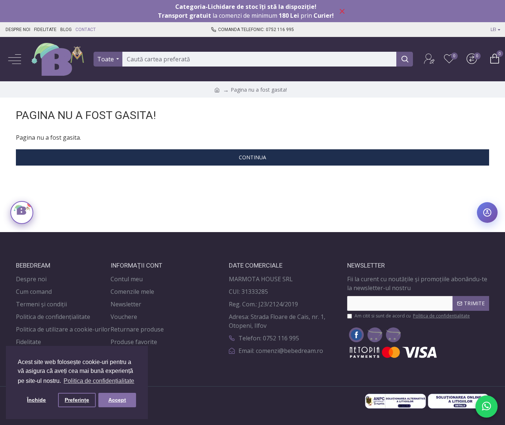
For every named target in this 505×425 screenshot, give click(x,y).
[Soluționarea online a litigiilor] (458, 401)
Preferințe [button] (77, 400)
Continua (252, 157)
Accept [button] (117, 400)
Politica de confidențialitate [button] (99, 381)
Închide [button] (36, 400)
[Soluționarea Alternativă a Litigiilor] (395, 401)
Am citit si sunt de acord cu (412, 316)
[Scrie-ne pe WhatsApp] (486, 406)
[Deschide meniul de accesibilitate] (487, 212)
